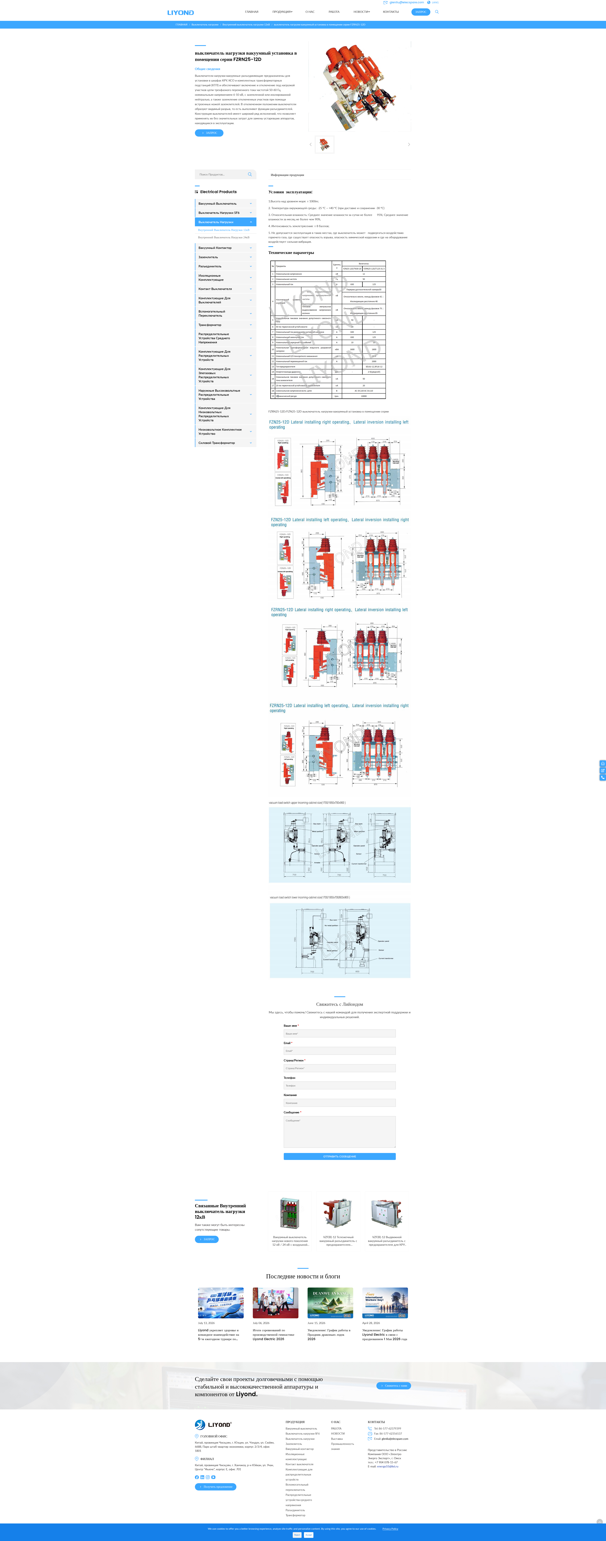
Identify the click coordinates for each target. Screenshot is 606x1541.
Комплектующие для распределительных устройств (299, 1474)
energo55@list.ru (387, 1466)
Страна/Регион (295, 1060)
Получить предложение (218, 1486)
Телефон (289, 1077)
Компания (290, 1094)
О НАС (335, 1422)
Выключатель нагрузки (300, 1438)
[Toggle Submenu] (250, 203)
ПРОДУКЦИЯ (295, 1422)
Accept (309, 1535)
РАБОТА (336, 1428)
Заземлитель (294, 1443)
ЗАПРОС (420, 12)
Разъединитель (295, 1510)
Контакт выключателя (299, 1464)
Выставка (337, 1438)
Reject (297, 1535)
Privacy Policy (390, 1528)
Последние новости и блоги (303, 1276)
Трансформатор (295, 1515)
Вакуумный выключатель (301, 1428)
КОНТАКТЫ (376, 1422)
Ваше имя (291, 1025)
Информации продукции (287, 175)
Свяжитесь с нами (396, 1385)
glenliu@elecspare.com (407, 2)
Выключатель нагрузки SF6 (303, 1433)
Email (288, 1042)
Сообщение (292, 1112)
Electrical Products (218, 191)
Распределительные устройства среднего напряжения (299, 1500)
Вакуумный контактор (300, 1449)
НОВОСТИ (338, 1433)
